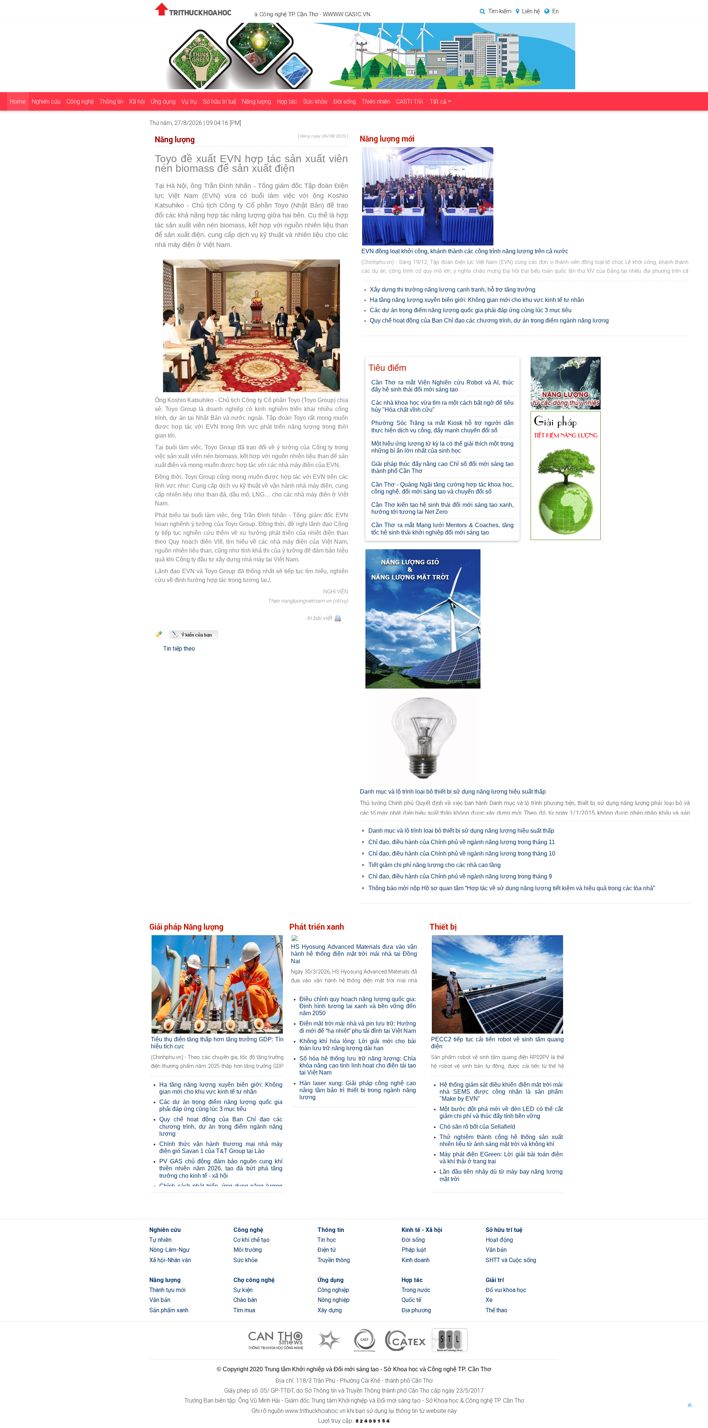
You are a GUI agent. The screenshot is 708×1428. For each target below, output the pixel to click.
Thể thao (496, 1310)
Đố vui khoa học (506, 1289)
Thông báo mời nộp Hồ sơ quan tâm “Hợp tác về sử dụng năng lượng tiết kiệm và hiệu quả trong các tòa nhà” (511, 888)
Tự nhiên (160, 1239)
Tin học (326, 1239)
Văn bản (496, 1249)
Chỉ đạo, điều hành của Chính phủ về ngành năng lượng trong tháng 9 (460, 876)
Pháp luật (414, 1249)
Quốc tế (411, 1299)
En (555, 11)
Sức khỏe (315, 101)
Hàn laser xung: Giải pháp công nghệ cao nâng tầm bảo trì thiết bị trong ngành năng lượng (357, 1090)
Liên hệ (531, 11)
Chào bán (245, 1299)
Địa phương (416, 1310)
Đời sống (344, 101)
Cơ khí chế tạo (251, 1239)
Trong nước (416, 1289)
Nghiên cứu (46, 101)
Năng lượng (256, 101)
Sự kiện (243, 1289)
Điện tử (326, 1249)
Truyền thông (333, 1260)
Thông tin (111, 101)
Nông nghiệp (333, 1299)
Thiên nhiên (376, 101)
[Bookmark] (158, 633)
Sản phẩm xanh (168, 1310)
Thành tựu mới (167, 1289)
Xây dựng (329, 1310)
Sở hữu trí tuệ (219, 101)
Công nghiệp (333, 1289)
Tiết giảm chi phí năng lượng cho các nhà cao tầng (434, 864)
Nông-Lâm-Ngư (169, 1249)
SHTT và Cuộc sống (511, 1260)
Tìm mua (244, 1310)
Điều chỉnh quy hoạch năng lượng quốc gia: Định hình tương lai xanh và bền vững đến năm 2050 (357, 1006)
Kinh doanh (416, 1260)
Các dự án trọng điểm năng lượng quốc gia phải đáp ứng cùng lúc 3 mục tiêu (471, 310)
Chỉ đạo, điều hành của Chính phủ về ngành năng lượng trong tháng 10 (461, 853)
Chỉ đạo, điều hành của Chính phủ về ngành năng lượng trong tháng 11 (461, 842)
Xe (489, 1299)
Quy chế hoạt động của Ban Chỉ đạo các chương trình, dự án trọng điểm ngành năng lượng (489, 320)
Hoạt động (499, 1239)
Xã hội (137, 101)
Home (18, 101)
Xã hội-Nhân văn (170, 1260)
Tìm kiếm (499, 11)
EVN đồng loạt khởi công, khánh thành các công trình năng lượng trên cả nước (464, 251)
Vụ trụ (189, 101)
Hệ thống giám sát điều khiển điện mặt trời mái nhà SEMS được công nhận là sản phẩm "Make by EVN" (501, 1092)
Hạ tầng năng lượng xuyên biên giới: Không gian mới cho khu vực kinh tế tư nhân (477, 299)
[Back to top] (689, 1406)
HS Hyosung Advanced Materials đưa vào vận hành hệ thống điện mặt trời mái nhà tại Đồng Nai (354, 954)
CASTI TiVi (409, 101)
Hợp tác (287, 101)
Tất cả (438, 101)
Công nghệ (80, 101)
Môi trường (247, 1249)
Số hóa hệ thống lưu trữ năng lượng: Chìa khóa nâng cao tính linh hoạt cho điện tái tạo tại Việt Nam (357, 1065)
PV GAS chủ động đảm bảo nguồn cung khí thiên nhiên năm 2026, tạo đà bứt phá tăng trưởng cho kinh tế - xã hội (220, 1168)
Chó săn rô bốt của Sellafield (477, 1127)
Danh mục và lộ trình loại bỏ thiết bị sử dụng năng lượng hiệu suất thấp (453, 791)
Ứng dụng (163, 101)
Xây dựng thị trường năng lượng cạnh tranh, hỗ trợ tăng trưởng (452, 289)
